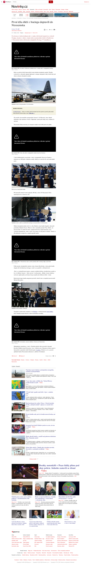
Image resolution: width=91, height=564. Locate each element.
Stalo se (20, 9)
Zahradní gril (66, 552)
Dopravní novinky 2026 (73, 540)
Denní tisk (66, 11)
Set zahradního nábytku (57, 552)
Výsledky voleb (15, 540)
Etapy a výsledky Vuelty (28, 538)
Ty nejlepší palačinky (50, 536)
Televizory (61, 555)
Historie (32, 11)
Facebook (16, 559)
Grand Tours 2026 (27, 546)
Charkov (27, 359)
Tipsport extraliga (38, 540)
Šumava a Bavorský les (62, 540)
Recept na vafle (49, 544)
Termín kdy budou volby (17, 542)
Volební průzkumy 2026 (17, 538)
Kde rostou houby (46, 550)
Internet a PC (14, 11)
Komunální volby (15, 546)
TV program (60, 11)
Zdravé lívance (49, 540)
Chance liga (37, 536)
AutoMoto (20, 11)
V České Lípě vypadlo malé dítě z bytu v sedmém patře (39, 393)
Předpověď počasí (37, 550)
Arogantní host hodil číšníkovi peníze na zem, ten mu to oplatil (40, 426)
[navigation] (2, 2)
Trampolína (38, 552)
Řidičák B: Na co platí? (73, 542)
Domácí (24, 9)
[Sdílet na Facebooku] (53, 356)
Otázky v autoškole (73, 544)
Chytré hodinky (67, 555)
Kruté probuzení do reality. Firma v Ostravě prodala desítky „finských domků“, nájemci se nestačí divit (40, 404)
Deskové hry (55, 555)
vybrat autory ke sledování (16, 30)
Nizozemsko (14, 361)
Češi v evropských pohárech (64, 550)
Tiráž (34, 559)
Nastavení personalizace (71, 559)
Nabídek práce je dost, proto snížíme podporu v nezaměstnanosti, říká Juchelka (22, 498)
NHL (35, 546)
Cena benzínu (54, 550)
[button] (34, 90)
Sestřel (41, 359)
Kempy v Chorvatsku (61, 536)
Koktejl (66, 9)
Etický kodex (47, 559)
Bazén (25, 552)
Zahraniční (32, 9)
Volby (28, 9)
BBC (19, 29)
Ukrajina (22, 359)
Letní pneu (49, 555)
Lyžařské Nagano (17, 111)
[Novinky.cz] (20, 7)
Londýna (38, 350)
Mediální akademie (40, 559)
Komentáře (45, 9)
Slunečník (44, 552)
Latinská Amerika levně (62, 544)
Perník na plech (49, 546)
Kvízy (48, 11)
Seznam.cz (86, 1)
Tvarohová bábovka (50, 542)
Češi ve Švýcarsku (61, 542)
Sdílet (51, 29)
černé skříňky (49, 311)
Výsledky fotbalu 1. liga (39, 538)
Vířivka (71, 552)
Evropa (27, 439)
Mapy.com (30, 550)
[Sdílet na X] (55, 356)
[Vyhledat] (51, 2)
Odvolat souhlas (61, 559)
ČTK (16, 29)
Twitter (21, 559)
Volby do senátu (15, 544)
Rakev (45, 359)
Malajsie (32, 359)
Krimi (50, 9)
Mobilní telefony (25, 555)
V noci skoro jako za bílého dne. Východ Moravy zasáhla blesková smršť (39, 381)
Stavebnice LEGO (34, 555)
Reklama (25, 559)
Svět (27, 450)
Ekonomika (58, 9)
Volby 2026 (14, 536)
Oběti (49, 359)
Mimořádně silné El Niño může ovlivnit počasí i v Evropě (67, 497)
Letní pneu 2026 (72, 536)
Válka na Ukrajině (39, 9)
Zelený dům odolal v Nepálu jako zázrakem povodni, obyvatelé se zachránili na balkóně (40, 448)
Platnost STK (71, 546)
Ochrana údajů (54, 559)
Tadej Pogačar (26, 542)
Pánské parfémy (74, 555)
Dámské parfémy (42, 555)
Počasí (55, 11)
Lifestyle (62, 9)
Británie (35, 311)
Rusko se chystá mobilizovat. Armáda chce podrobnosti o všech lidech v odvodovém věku (45, 498)
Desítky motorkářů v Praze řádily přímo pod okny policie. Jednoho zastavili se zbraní (59, 466)
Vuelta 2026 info (26, 536)
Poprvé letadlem (60, 538)
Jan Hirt (24, 540)
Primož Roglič (26, 544)
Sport (45, 11)
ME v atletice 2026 (38, 542)
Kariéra (29, 559)
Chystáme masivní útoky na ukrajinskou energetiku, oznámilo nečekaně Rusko (40, 370)
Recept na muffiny (50, 538)
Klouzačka (49, 552)
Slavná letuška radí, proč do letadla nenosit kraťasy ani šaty (40, 415)
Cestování (28, 11)
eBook (47, 29)
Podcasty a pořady (39, 11)
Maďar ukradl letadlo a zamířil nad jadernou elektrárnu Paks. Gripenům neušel (41, 437)
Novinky (13, 29)
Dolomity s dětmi (60, 546)
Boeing (36, 359)
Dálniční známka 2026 (73, 538)
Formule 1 (37, 544)
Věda (24, 11)
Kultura (53, 9)
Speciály (51, 11)
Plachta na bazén (31, 552)
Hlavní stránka (15, 9)
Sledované (71, 11)
